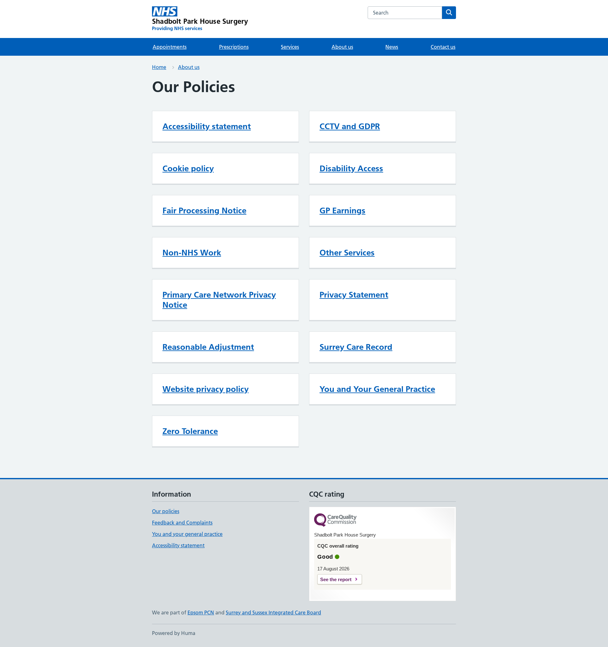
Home (159, 67)
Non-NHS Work (191, 253)
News (391, 47)
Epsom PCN (200, 612)
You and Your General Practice (377, 389)
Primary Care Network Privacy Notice (219, 300)
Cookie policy (188, 168)
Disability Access (351, 168)
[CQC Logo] (335, 520)
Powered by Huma (173, 633)
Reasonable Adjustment (208, 347)
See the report (336, 579)
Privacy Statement (354, 295)
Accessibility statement (206, 126)
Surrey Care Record (356, 347)
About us (342, 47)
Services (290, 47)
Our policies (165, 511)
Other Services (347, 253)
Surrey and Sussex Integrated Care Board (273, 612)
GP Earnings (342, 210)
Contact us (443, 47)
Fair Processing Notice (204, 210)
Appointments (170, 47)
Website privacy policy (205, 389)
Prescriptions (234, 47)
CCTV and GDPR (350, 126)
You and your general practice (187, 534)
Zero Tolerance (190, 431)
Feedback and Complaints (182, 522)
